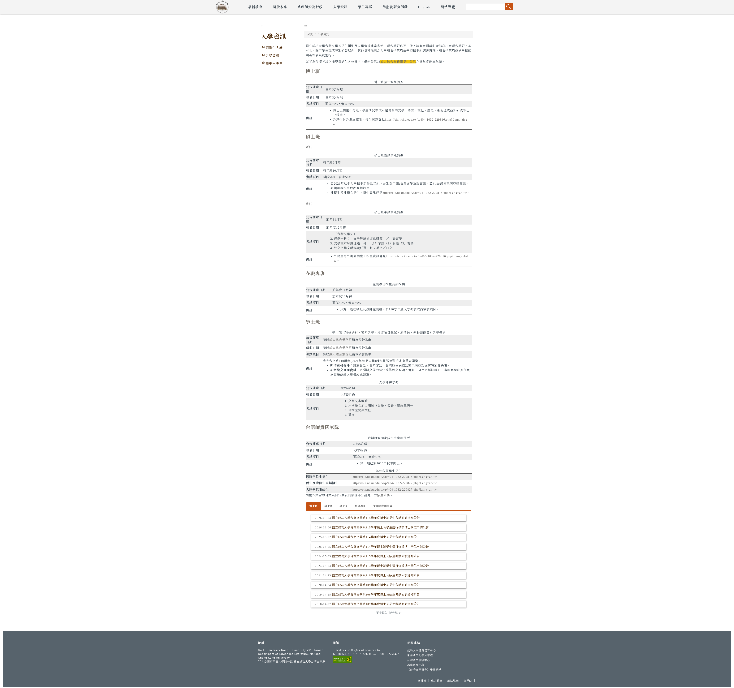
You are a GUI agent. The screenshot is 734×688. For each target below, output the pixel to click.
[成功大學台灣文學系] (222, 6)
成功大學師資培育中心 (421, 650)
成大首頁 (437, 680)
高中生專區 (274, 63)
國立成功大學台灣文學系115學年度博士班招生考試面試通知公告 (376, 517)
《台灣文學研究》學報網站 (424, 669)
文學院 (468, 680)
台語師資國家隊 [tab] (383, 506)
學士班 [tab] (343, 506)
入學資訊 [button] (340, 7)
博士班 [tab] (313, 506)
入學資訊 (273, 36)
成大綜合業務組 (340, 340)
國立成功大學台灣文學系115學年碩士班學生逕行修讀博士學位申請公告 (380, 527)
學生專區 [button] (365, 7)
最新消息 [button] (255, 7)
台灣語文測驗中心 (418, 660)
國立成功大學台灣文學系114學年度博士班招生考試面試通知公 (374, 537)
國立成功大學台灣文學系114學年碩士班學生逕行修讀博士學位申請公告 (380, 546)
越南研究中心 (415, 664)
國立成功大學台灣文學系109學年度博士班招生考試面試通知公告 (376, 585)
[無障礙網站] (342, 659)
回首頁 (422, 680)
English (424, 7)
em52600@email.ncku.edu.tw (361, 649)
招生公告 (383, 495)
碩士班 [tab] (328, 506)
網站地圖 (453, 680)
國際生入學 (274, 48)
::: (236, 7)
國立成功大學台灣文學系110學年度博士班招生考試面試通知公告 (376, 575)
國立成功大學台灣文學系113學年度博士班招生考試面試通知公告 (376, 556)
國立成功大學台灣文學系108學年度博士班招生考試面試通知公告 (376, 594)
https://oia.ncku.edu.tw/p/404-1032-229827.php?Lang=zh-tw (394, 489)
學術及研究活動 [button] (395, 7)
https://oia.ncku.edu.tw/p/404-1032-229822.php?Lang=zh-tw (394, 483)
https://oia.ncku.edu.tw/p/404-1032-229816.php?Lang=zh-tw (424, 192)
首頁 (310, 34)
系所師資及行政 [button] (310, 7)
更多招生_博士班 (387, 612)
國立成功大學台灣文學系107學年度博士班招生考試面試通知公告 (376, 604)
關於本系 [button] (280, 7)
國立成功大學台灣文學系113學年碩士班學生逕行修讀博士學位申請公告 (380, 565)
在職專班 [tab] (360, 506)
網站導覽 (448, 7)
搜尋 (508, 6)
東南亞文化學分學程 (420, 655)
